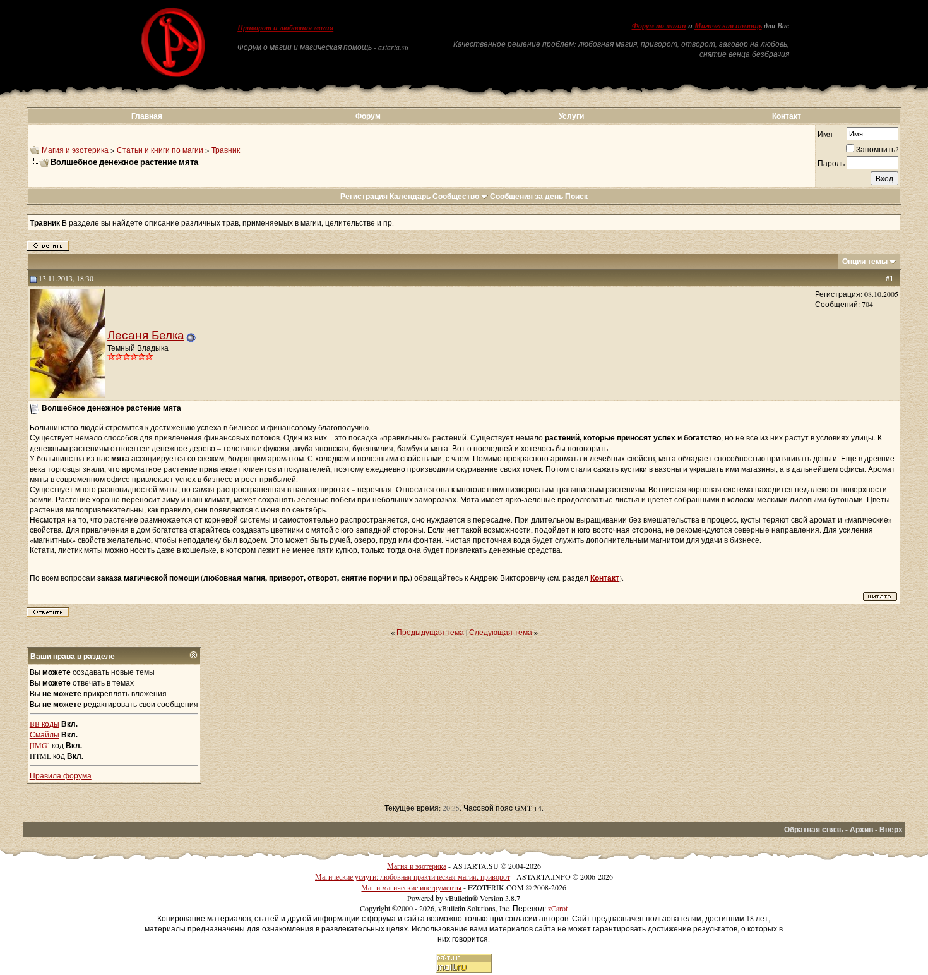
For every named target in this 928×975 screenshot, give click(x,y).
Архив (861, 829)
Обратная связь (813, 829)
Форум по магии (659, 25)
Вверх (891, 829)
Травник (225, 150)
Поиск (576, 196)
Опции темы (865, 261)
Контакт (786, 116)
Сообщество (455, 196)
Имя (825, 134)
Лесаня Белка (145, 334)
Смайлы (44, 734)
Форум (368, 116)
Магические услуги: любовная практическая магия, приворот (412, 876)
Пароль (831, 163)
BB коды (44, 723)
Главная (146, 116)
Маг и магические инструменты (411, 887)
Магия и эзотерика (75, 150)
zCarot (558, 908)
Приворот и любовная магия (285, 27)
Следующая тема (500, 632)
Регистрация (364, 196)
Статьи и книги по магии (160, 150)
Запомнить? (877, 149)
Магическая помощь (728, 25)
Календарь (410, 196)
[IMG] (40, 745)
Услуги (571, 116)
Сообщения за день (526, 196)
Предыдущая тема (430, 632)
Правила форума (61, 775)
